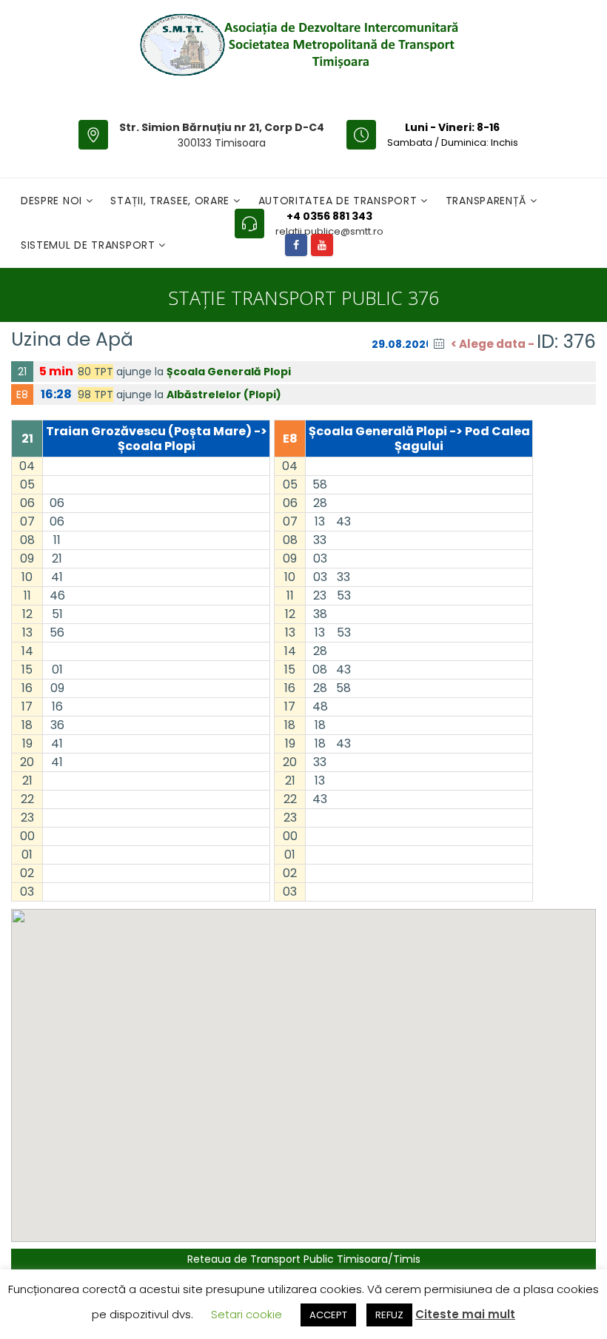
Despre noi (53, 200)
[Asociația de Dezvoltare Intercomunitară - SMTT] (298, 44)
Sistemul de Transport (89, 245)
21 (22, 371)
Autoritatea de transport (339, 200)
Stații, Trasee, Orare (171, 200)
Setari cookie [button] (246, 1314)
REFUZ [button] (389, 1315)
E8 (22, 394)
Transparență (488, 200)
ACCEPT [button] (328, 1315)
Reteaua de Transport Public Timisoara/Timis (303, 1259)
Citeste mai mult (465, 1314)
